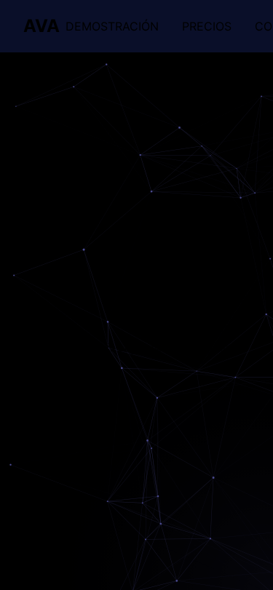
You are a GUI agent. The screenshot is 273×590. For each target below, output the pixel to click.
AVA (41, 25)
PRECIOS (207, 26)
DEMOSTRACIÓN (112, 26)
